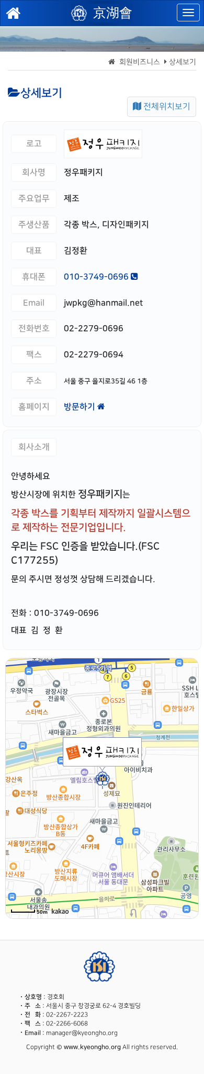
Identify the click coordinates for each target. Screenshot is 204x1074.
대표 (34, 250)
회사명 (34, 172)
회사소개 (34, 447)
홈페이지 (34, 406)
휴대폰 (34, 276)
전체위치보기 (165, 106)
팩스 (34, 354)
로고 (34, 143)
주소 (34, 380)
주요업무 (34, 198)
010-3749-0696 (97, 276)
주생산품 (34, 224)
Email (33, 303)
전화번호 (34, 328)
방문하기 (80, 406)
